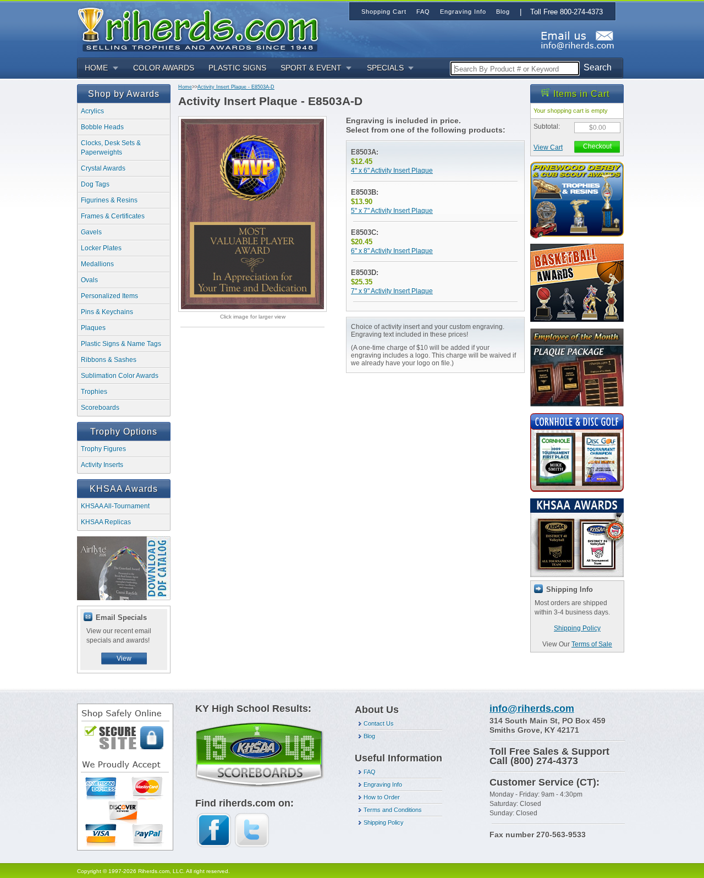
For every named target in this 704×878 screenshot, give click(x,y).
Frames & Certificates (113, 216)
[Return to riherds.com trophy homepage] (202, 28)
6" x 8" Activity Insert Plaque (392, 251)
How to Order (382, 797)
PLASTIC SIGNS (237, 67)
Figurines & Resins (109, 200)
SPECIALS (385, 67)
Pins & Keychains (107, 312)
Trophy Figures (103, 449)
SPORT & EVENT (311, 67)
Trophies (94, 392)
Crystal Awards (103, 168)
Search (598, 67)
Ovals (89, 280)
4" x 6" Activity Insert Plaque (392, 170)
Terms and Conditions (393, 809)
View (124, 658)
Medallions (97, 264)
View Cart (548, 147)
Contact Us (379, 723)
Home (185, 87)
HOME (96, 67)
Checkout (597, 146)
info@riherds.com (532, 708)
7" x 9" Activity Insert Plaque (392, 291)
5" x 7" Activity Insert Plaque (392, 211)
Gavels (91, 232)
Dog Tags (95, 184)
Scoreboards (100, 407)
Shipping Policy (577, 628)
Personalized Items (109, 296)
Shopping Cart (383, 11)
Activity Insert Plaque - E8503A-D (235, 87)
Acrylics (92, 111)
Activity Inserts (102, 465)
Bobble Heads (102, 127)
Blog (369, 736)
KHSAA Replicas (106, 522)
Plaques (93, 328)
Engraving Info (383, 784)
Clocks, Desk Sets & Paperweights (111, 147)
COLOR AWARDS (163, 67)
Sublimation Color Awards (119, 376)
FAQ (370, 772)
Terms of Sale (591, 644)
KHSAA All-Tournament (115, 506)
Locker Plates (101, 248)
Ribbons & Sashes (108, 360)
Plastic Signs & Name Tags (121, 344)
